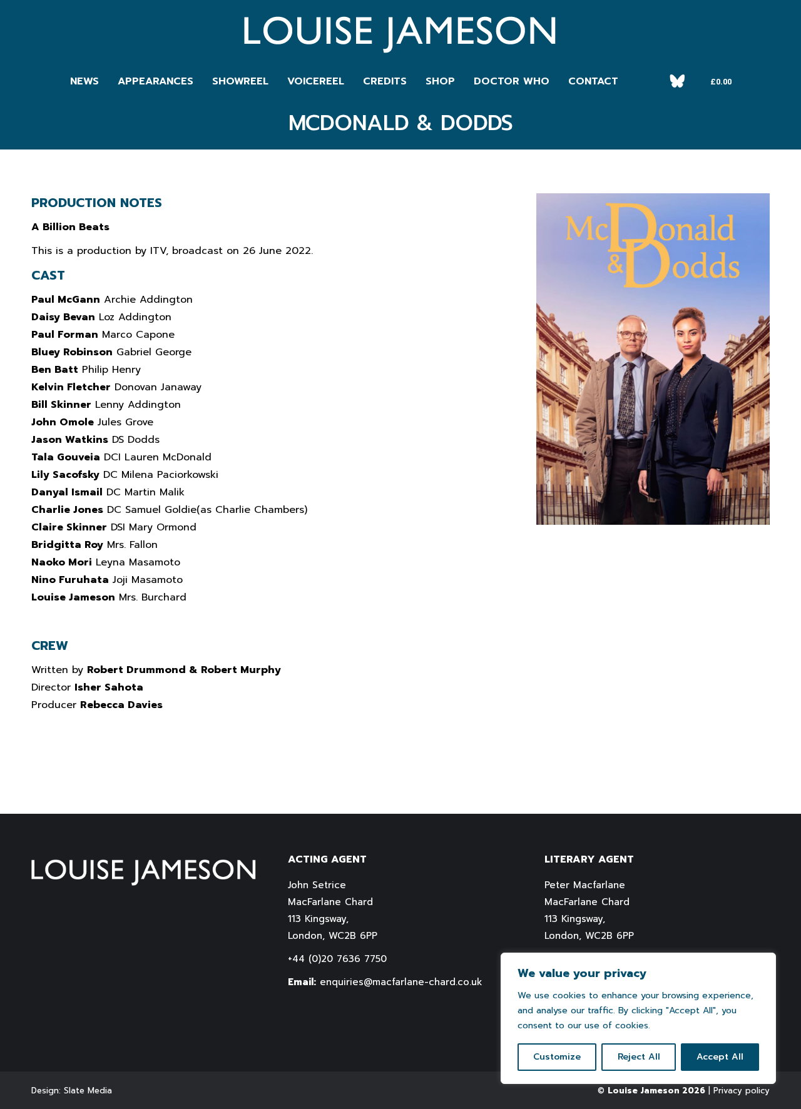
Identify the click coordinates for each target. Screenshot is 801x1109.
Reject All (639, 1056)
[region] (638, 1018)
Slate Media (88, 1090)
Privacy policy (741, 1090)
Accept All (719, 1056)
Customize (557, 1056)
